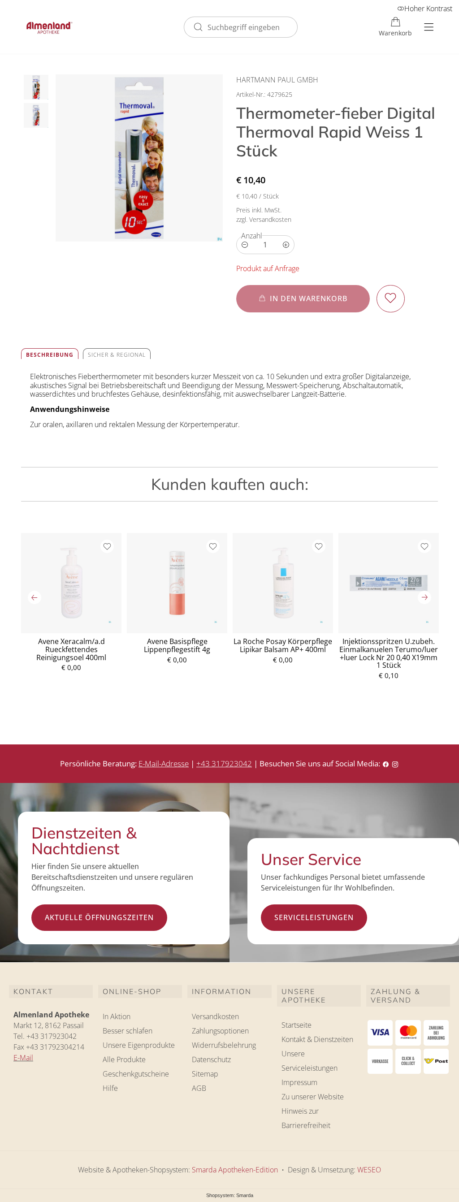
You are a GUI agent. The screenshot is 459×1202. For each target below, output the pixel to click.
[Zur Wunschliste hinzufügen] (391, 298)
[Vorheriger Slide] (34, 597)
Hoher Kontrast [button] (428, 8)
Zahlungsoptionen (220, 1031)
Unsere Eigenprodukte (139, 1045)
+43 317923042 (224, 763)
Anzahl (251, 236)
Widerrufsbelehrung (224, 1045)
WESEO (369, 1170)
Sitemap (205, 1074)
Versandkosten (215, 1016)
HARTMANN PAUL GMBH (277, 80)
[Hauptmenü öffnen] (428, 27)
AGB (199, 1088)
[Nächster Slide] (424, 597)
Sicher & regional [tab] (117, 355)
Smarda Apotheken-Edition (235, 1170)
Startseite (296, 1025)
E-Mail (23, 1058)
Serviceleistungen (314, 917)
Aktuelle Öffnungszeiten (99, 917)
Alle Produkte (124, 1059)
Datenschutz (211, 1059)
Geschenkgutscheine (136, 1074)
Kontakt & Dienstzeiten (317, 1039)
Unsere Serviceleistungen (309, 1061)
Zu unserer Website (312, 1098)
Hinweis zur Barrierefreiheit (305, 1118)
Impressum (299, 1082)
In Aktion (116, 1016)
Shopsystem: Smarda (229, 1196)
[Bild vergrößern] (139, 158)
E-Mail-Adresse (164, 763)
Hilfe (110, 1088)
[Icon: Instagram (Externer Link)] (395, 763)
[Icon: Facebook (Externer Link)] (386, 763)
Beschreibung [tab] (50, 355)
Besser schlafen (127, 1031)
